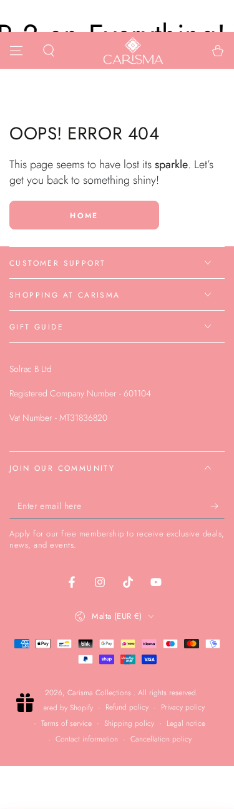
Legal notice (186, 723)
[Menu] (16, 50)
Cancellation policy (161, 739)
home (84, 215)
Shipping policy (129, 723)
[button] (48, 50)
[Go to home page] (133, 50)
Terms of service (66, 723)
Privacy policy (183, 707)
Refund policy (127, 707)
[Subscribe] (217, 506)
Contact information (87, 739)
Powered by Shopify (61, 708)
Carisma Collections (100, 692)
